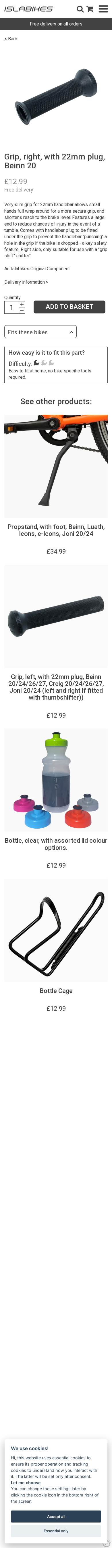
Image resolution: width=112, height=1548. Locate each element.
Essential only (56, 1531)
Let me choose (26, 1482)
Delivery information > (26, 282)
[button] (80, 9)
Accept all (56, 1516)
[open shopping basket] (89, 9)
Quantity (12, 297)
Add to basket (69, 306)
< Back (11, 39)
